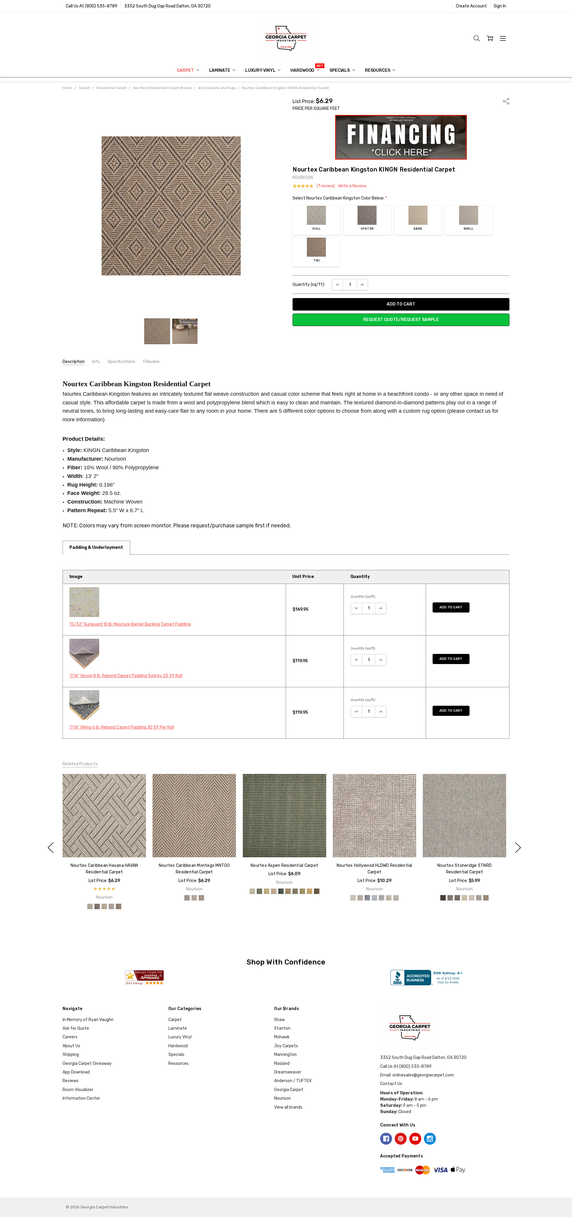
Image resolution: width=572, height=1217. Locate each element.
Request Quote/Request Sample (401, 319)
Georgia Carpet (288, 1089)
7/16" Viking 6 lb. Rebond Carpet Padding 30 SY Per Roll (121, 727)
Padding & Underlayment (96, 547)
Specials (340, 70)
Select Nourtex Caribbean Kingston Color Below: (340, 198)
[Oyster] (97, 906)
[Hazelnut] (288, 891)
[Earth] (450, 898)
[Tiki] (118, 906)
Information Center (81, 1098)
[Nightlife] (367, 898)
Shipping (71, 1054)
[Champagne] (353, 898)
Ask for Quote (76, 1028)
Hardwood (302, 70)
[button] (401, 137)
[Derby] (360, 898)
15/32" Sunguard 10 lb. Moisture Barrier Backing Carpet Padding (130, 624)
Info (96, 361)
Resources (378, 70)
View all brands (288, 1107)
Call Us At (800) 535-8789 (91, 6)
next (518, 847)
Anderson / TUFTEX (293, 1080)
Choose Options (104, 844)
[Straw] (309, 891)
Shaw (279, 1019)
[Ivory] (464, 898)
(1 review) (326, 186)
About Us (71, 1045)
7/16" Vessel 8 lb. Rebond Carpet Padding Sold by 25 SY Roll (125, 675)
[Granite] (457, 898)
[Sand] (104, 906)
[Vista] (396, 898)
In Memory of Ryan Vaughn (88, 1019)
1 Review (151, 361)
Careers (70, 1037)
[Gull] (90, 906)
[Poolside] (374, 898)
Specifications (121, 361)
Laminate (220, 70)
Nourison (282, 1098)
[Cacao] (443, 898)
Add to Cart (450, 607)
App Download (76, 1072)
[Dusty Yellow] (266, 891)
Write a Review (352, 186)
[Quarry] (478, 898)
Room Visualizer (78, 1089)
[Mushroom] (295, 891)
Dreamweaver (287, 1072)
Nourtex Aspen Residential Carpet (284, 865)
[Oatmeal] (471, 898)
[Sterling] (381, 898)
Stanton (282, 1028)
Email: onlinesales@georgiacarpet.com (417, 1075)
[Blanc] (252, 891)
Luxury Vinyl (260, 70)
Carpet (186, 70)
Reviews (71, 1080)
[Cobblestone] (259, 891)
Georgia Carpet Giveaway (87, 1063)
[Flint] (280, 891)
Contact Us (391, 1083)
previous (50, 847)
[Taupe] (316, 891)
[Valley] (389, 898)
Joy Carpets (286, 1045)
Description (74, 361)
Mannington (285, 1054)
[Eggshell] (273, 891)
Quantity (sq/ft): (309, 284)
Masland (282, 1063)
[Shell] (111, 906)
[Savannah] (486, 898)
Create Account (471, 6)
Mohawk (282, 1037)
